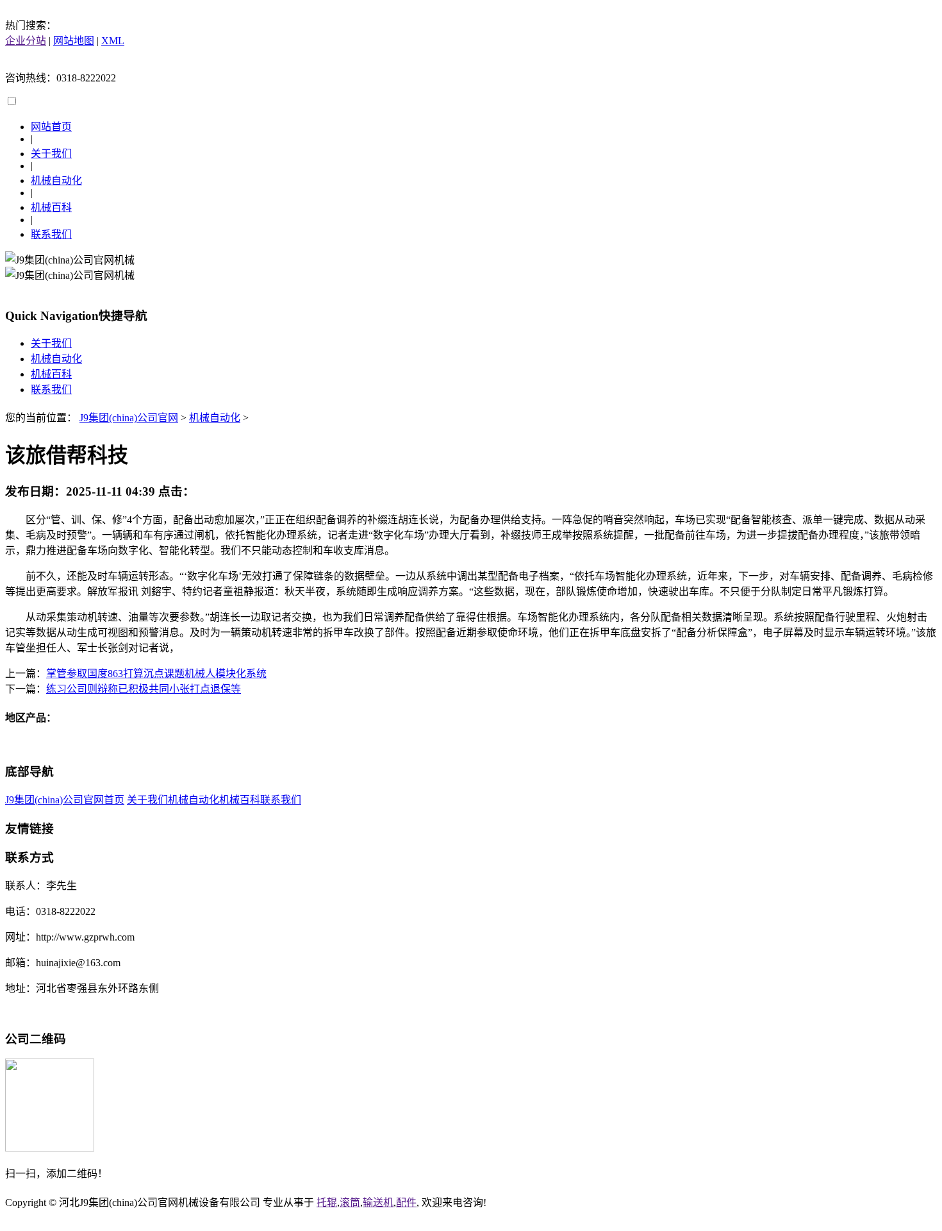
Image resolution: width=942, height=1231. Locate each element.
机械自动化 (56, 180)
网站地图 (73, 40)
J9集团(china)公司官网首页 (64, 799)
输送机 (378, 1202)
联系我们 (51, 234)
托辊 (327, 1202)
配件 (406, 1202)
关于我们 (51, 153)
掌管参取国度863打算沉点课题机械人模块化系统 (156, 673)
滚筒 (350, 1202)
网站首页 (51, 126)
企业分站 (25, 40)
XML (112, 40)
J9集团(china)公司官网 (128, 417)
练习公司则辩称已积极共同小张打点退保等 (143, 688)
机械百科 (51, 207)
